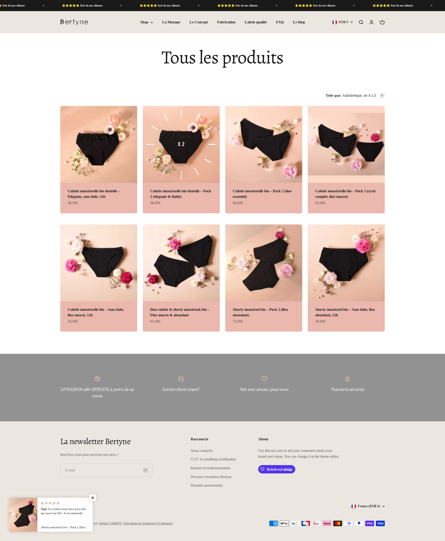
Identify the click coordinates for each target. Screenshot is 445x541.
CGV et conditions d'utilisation (213, 459)
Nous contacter (202, 451)
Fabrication (226, 22)
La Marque (171, 22)
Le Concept (199, 22)
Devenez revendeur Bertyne (211, 477)
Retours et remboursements (210, 468)
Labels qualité (256, 22)
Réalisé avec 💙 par (122, 523)
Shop (144, 22)
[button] (92, 497)
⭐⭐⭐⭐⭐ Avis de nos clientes (57, 5)
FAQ (280, 22)
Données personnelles (207, 485)
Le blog (299, 22)
